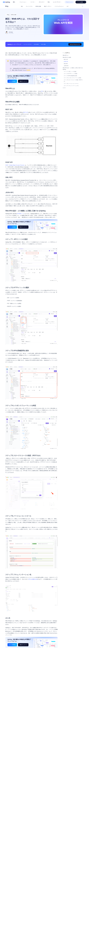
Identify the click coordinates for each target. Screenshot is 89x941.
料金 (49, 2)
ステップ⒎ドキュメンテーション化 (71, 85)
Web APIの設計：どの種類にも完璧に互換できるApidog (73, 68)
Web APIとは (65, 55)
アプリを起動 (80, 2)
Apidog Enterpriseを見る (75, 44)
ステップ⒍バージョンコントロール (71, 83)
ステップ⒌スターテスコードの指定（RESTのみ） (73, 80)
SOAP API (66, 61)
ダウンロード (41, 2)
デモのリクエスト (69, 2)
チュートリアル (29, 6)
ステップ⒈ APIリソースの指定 (70, 71)
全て (68, 6)
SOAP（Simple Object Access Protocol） (15, 165)
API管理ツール (20, 213)
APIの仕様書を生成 (32, 579)
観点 (22, 6)
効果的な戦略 (38, 6)
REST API (25, 112)
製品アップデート (47, 6)
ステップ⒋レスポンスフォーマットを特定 (72, 77)
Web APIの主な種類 (67, 57)
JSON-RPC (66, 65)
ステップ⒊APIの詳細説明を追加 (70, 75)
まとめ (64, 87)
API (42, 91)
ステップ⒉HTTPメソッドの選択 (70, 73)
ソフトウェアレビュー (59, 6)
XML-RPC (66, 63)
